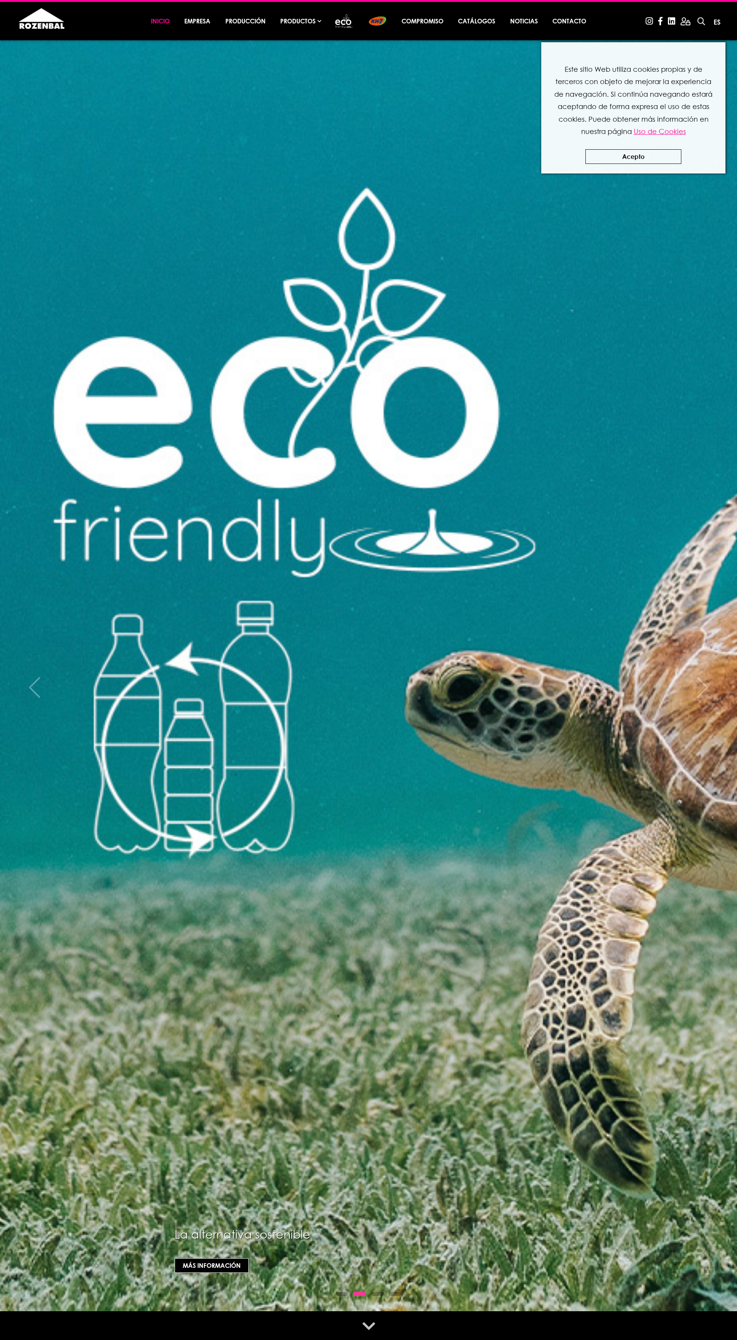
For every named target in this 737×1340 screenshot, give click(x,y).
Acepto (633, 156)
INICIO (160, 21)
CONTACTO (569, 21)
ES (717, 21)
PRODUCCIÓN (245, 21)
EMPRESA (197, 21)
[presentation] (34, 687)
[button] (342, 1294)
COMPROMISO (422, 21)
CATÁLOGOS (476, 21)
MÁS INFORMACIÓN (212, 1265)
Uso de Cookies (660, 131)
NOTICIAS (524, 21)
